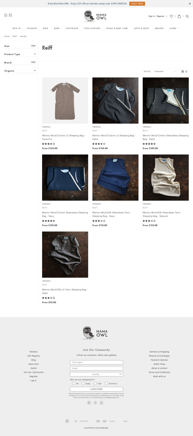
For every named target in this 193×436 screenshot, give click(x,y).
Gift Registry (33, 356)
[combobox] (95, 374)
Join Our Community (34, 372)
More (173, 28)
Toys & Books (92, 28)
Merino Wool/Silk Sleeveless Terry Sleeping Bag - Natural (161, 214)
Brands (159, 28)
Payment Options (159, 360)
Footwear (72, 28)
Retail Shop (159, 364)
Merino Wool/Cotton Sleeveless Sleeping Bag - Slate (165, 137)
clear (33, 46)
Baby (57, 28)
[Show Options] (120, 374)
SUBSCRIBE (96, 389)
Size (7, 46)
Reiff (15, 36)
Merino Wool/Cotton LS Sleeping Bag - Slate (114, 137)
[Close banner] (190, 3)
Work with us (159, 377)
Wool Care (34, 364)
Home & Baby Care (117, 28)
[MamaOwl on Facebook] (10, 16)
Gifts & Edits (141, 28)
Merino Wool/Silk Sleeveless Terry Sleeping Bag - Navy (111, 214)
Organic (9, 70)
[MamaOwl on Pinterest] (95, 403)
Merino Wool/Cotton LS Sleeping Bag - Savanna (63, 137)
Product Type (12, 54)
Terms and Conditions (159, 372)
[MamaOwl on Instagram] (5, 16)
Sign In (152, 16)
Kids (45, 28)
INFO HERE (135, 4)
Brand (8, 62)
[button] (49, 143)
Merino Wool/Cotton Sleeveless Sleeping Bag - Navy (65, 214)
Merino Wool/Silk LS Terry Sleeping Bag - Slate (65, 291)
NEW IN (16, 28)
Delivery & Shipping (159, 352)
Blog (33, 360)
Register (160, 16)
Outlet (34, 368)
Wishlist (33, 352)
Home (7, 36)
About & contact (159, 368)
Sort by (147, 72)
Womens (32, 28)
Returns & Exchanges (159, 356)
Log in (33, 381)
